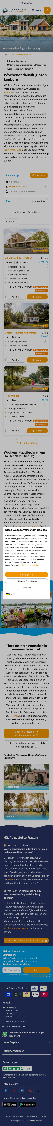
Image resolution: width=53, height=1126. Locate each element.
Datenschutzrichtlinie (30, 565)
